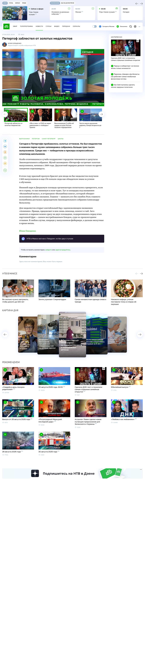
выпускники (24, 139)
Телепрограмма (26, 26)
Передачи (66, 26)
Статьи (48, 26)
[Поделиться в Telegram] (5, 141)
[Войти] (135, 26)
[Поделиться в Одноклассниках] (5, 152)
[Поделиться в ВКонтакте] (5, 146)
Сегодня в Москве (108, 26)
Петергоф (36, 139)
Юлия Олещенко (27, 231)
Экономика (123, 26)
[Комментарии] (5, 170)
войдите (48, 250)
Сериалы (76, 26)
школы (60, 139)
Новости (39, 26)
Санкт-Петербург (49, 139)
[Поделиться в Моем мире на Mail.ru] (5, 163)
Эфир (15, 26)
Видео (56, 26)
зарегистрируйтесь (62, 250)
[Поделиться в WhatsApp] (5, 157)
